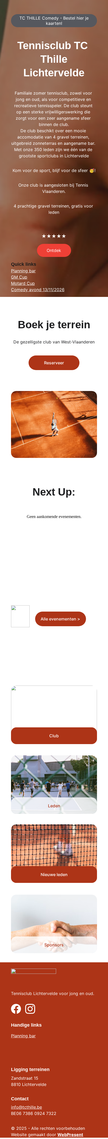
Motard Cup (23, 283)
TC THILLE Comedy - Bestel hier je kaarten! (54, 20)
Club (54, 735)
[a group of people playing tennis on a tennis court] (54, 784)
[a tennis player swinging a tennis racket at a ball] (54, 853)
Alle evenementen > (60, 619)
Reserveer (54, 362)
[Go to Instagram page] (30, 1009)
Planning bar (23, 270)
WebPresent (70, 1134)
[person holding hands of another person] (54, 924)
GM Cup (19, 277)
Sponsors (54, 944)
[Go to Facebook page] (16, 1009)
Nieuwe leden (54, 874)
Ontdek (54, 250)
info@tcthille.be (26, 1107)
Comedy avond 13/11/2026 (37, 289)
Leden (54, 805)
